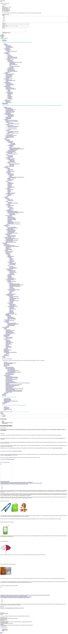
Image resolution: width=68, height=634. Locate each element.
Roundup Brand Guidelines (10, 294)
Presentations (10, 269)
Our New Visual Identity (9, 251)
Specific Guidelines (10, 169)
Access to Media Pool (7, 398)
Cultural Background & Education (15, 66)
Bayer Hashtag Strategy (11, 69)
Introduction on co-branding (10, 73)
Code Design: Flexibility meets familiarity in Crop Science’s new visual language (18, 382)
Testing (9, 192)
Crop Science (6, 250)
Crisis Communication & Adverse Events (12, 240)
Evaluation (9, 209)
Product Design (12, 312)
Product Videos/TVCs (9, 249)
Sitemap (1, 632)
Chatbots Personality (9, 233)
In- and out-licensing (9, 75)
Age (10, 65)
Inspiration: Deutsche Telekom (10, 389)
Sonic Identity (8, 72)
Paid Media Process (11, 116)
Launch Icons (10, 185)
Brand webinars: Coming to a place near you (12, 385)
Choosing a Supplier (11, 173)
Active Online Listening (9, 241)
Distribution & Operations (10, 193)
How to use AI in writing (11, 70)
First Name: (4, 23)
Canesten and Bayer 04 (9, 387)
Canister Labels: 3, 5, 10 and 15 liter (15, 286)
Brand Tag (9, 280)
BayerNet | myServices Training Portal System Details (16, 212)
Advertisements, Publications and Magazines (12, 246)
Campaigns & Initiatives (7, 107)
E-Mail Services (12, 161)
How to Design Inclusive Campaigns (13, 370)
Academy (3, 356)
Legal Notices (10, 186)
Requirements (8, 234)
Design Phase (10, 202)
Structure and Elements (13, 272)
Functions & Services (11, 159)
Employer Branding (7, 86)
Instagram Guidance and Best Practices (13, 126)
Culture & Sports (8, 112)
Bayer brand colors (22, 442)
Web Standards (12, 208)
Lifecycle (9, 170)
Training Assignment (11, 217)
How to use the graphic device (10, 372)
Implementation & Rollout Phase (12, 211)
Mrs (4, 17)
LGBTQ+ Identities (12, 63)
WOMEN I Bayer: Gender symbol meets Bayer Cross (14, 384)
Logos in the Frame (12, 264)
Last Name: (4, 24)
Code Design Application (9, 268)
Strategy (9, 168)
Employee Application (5, 327)
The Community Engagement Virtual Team (12, 238)
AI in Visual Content (9, 380)
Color (8, 54)
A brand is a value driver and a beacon (11, 379)
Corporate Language (11, 59)
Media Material (6, 351)
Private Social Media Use (9, 136)
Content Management (11, 232)
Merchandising (12, 299)
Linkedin (7, 130)
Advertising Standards (7, 113)
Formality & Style (10, 68)
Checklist (9, 178)
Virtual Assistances (7, 225)
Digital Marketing (8, 315)
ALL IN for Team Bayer (9, 110)
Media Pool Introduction (7, 399)
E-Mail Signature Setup (9, 337)
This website (4, 415)
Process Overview (12, 290)
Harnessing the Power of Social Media (11, 120)
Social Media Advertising (9, 114)
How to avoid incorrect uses (10, 374)
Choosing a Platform (11, 179)
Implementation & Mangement (10, 229)
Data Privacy (8, 101)
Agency (11, 292)
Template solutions (8, 341)
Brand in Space (6, 78)
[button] (4, 481)
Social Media (10, 97)
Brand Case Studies (7, 375)
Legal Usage (11, 302)
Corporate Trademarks (8, 455)
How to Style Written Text (11, 371)
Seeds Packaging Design (11, 274)
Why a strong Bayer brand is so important (10, 362)
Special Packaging (12, 288)
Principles (9, 190)
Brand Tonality (10, 60)
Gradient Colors (12, 261)
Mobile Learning (10, 221)
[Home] (2, 37)
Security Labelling (8, 347)
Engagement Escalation (9, 239)
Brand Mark (11, 297)
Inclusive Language (11, 61)
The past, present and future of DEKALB (12, 377)
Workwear (5, 354)
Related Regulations (9, 102)
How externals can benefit (8, 409)
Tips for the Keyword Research (12, 153)
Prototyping (9, 191)
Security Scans (12, 164)
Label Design (12, 273)
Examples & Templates (9, 92)
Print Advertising (8, 117)
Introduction (7, 139)
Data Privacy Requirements (12, 150)
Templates (9, 203)
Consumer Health (6, 319)
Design (7, 154)
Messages (9, 90)
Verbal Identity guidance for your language (16, 62)
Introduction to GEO (9, 376)
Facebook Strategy (10, 122)
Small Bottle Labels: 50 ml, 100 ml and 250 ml (16, 284)
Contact (3, 6)
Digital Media (10, 276)
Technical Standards (12, 214)
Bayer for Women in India (10, 381)
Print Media (9, 275)
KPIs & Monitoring (10, 317)
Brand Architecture (7, 82)
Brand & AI (6, 44)
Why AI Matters (8, 45)
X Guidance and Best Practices (12, 128)
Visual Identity (8, 53)
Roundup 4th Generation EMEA (12, 306)
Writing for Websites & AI (10, 166)
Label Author (12, 291)
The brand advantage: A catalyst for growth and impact (14, 391)
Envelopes (7, 344)
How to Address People (11, 369)
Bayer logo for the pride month (12, 51)
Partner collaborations (9, 76)
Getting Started (8, 140)
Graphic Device (10, 56)
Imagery (9, 91)
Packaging (9, 282)
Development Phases (11, 205)
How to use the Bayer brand (10, 367)
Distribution (9, 194)
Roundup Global (10, 295)
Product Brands (8, 85)
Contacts (7, 137)
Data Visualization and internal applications (10, 352)
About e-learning (10, 199)
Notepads (7, 345)
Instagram (7, 124)
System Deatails (12, 213)
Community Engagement (7, 237)
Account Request (4, 402)
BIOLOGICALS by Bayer (12, 278)
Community (2, 624)
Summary (9, 255)
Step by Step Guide (12, 267)
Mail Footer (5, 336)
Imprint (11, 176)
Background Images (7, 335)
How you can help (6, 364)
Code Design (8, 253)
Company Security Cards (9, 342)
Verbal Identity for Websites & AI (13, 71)
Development (8, 188)
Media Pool (4, 394)
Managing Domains (12, 144)
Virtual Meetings (10, 98)
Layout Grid (11, 266)
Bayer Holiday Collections (10, 332)
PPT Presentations (6, 334)
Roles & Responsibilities (11, 231)
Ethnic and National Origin (14, 64)
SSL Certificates (12, 165)
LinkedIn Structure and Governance (13, 132)
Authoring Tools (10, 207)
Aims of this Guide (10, 200)
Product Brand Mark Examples (14, 300)
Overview (5, 43)
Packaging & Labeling (11, 325)
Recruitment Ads (10, 93)
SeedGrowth (8, 383)
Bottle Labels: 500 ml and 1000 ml (15, 285)
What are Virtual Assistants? (12, 227)
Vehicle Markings (6, 355)
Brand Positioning (6, 48)
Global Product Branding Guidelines (9, 245)
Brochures (9, 95)
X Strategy (9, 129)
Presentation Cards (8, 346)
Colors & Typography (13, 298)
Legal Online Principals (7, 100)
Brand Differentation (11, 256)
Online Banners (10, 96)
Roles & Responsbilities (11, 171)
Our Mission (8, 52)
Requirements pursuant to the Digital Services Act (17, 148)
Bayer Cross (8, 50)
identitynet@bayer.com (5, 14)
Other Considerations (9, 215)
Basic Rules (13, 143)
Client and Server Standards (12, 218)
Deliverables (9, 220)
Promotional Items (8, 118)
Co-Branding (10, 277)
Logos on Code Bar (12, 263)
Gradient (11, 259)
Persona (9, 89)
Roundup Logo (12, 303)
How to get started (10, 141)
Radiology (7, 322)
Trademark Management (9, 83)
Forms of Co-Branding (9, 74)
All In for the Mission (9, 378)
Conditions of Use (5, 629)
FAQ (6, 99)
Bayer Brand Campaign (9, 108)
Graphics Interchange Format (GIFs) (11, 135)
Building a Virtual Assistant (12, 230)
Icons (10, 309)
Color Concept (12, 260)
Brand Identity (12, 307)
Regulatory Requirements (11, 236)
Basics (7, 226)
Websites (5, 138)
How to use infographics (9, 373)
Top (1, 633)
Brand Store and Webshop (18, 451)
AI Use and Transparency (9, 47)
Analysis (9, 206)
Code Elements (12, 258)
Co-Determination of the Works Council (13, 222)
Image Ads (9, 94)
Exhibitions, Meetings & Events (10, 80)
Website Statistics (12, 160)
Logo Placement (10, 262)
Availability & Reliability (11, 158)
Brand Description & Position (14, 296)
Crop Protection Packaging (12, 270)
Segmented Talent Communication (11, 88)
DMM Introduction (7, 401)
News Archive (6, 392)
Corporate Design (10, 156)
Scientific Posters (6, 350)
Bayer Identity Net (6, 407)
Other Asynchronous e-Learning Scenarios (14, 223)
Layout (9, 265)
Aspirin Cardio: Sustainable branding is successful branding (14, 388)
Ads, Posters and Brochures (12, 281)
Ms (4, 19)
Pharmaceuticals (6, 321)
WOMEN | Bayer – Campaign (10, 111)
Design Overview (12, 271)
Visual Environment (9, 79)
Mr (4, 20)
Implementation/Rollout (9, 210)
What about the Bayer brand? (8, 363)
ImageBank (7, 314)
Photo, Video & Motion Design (12, 57)
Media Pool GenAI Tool (7, 400)
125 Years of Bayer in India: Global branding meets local (14, 390)
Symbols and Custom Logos (10, 84)
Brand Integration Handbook (10, 320)
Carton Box (11, 287)
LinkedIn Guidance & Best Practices (13, 131)
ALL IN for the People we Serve (10, 109)
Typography (9, 55)
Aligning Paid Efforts (11, 115)
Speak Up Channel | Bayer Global (11, 242)
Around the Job (8, 329)
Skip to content (2, 0)
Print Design (11, 311)
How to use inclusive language (10, 368)
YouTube (7, 133)
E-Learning (5, 197)
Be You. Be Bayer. (8, 87)
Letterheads (7, 339)
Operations (9, 195)
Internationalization (10, 189)
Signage (7, 81)
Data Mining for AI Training (14, 149)
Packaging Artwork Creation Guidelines (13, 289)
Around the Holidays (9, 331)
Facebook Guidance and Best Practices (13, 123)
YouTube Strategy (10, 134)
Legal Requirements (11, 145)
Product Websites (10, 155)
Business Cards (8, 340)
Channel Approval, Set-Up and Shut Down (12, 121)
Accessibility (11, 67)
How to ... (5, 366)
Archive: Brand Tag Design (10, 279)
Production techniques (3, 619)
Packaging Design (12, 305)
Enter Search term (3, 411)
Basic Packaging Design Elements (15, 283)
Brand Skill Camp (6, 365)
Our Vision (9, 316)
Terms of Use (12, 146)
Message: (3, 27)
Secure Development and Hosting (14, 163)
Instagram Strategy (10, 125)
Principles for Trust (8, 46)
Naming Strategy (10, 183)
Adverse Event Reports (11, 151)
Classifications (10, 180)
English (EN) (4, 4)
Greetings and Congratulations (10, 330)
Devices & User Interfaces (11, 324)
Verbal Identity (8, 58)
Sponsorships (8, 77)
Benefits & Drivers (10, 228)
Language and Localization (12, 219)
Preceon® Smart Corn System (10, 386)
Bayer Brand (4, 39)
